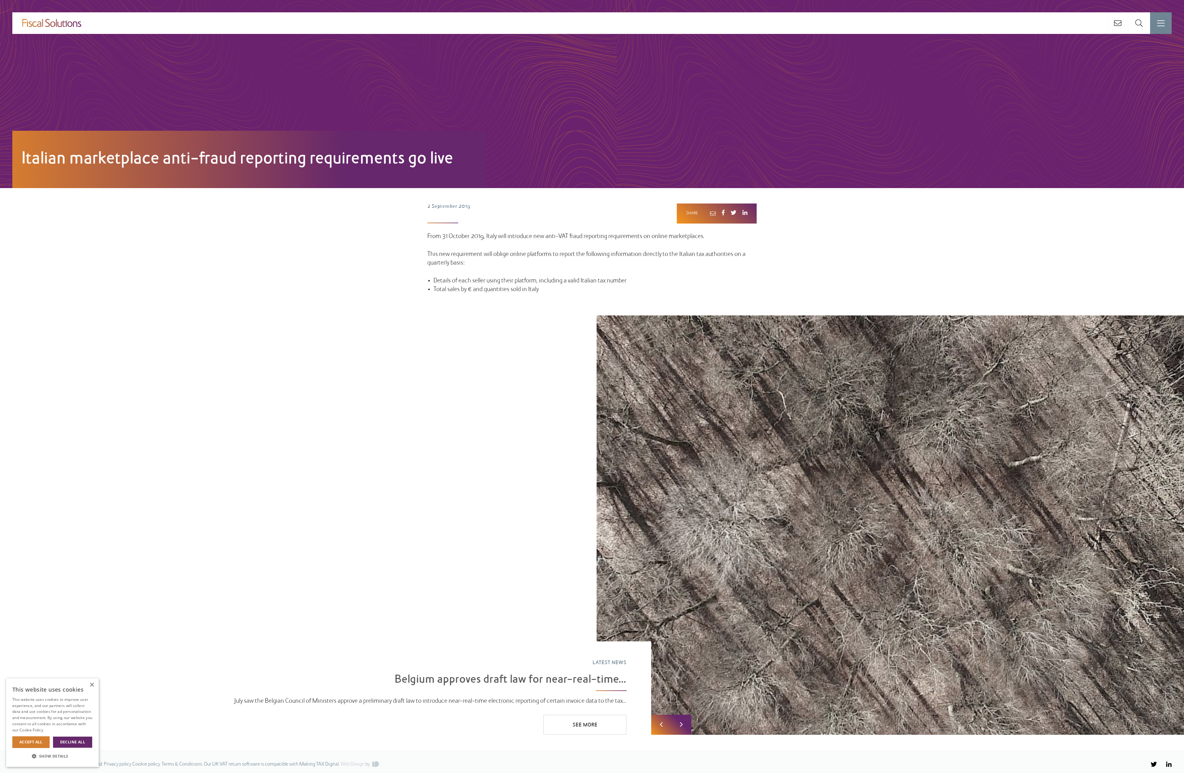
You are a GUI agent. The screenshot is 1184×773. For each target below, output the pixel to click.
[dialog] (52, 722)
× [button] (91, 685)
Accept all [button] (31, 742)
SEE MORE (585, 725)
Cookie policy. (146, 764)
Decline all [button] (72, 742)
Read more (54, 730)
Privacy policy (117, 764)
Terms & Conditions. (182, 764)
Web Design (352, 764)
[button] (52, 756)
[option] (592, 525)
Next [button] (681, 725)
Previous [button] (661, 725)
